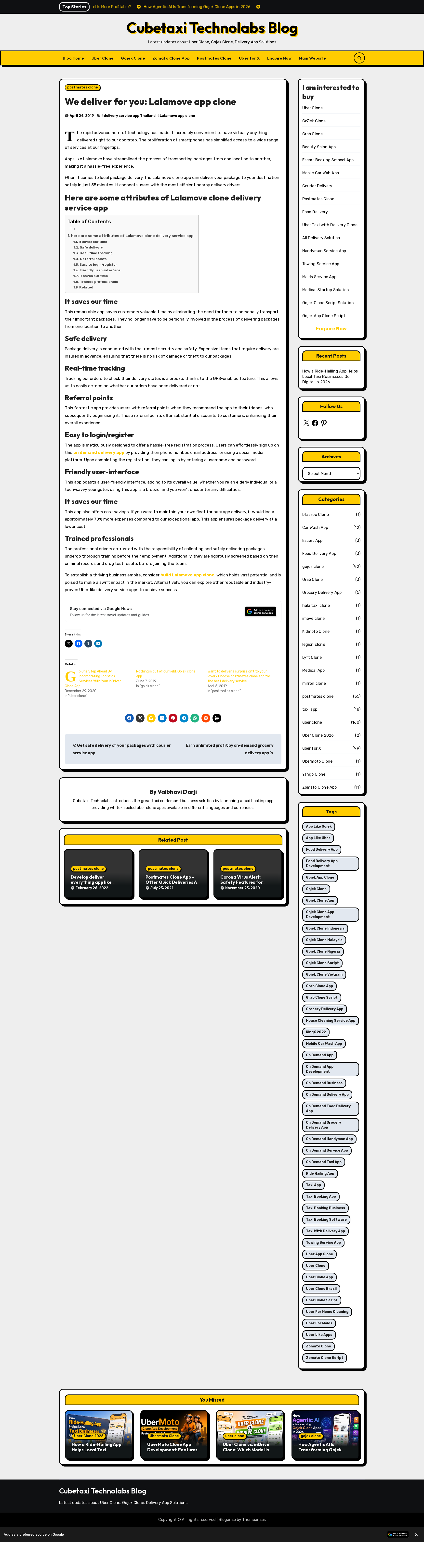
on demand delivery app (98, 452)
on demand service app (327, 1150)
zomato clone (318, 1346)
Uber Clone (103, 58)
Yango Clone (314, 774)
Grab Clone (312, 134)
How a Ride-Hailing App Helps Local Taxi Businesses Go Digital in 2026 (330, 376)
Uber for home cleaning (327, 1312)
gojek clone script (322, 963)
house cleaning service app (330, 1021)
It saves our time (93, 242)
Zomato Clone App (171, 58)
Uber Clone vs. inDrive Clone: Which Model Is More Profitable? (246, 1450)
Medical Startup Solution (325, 289)
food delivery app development (322, 863)
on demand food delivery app (328, 1108)
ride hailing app (320, 1173)
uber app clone (319, 1254)
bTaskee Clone (315, 514)
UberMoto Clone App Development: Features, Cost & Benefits (173, 1450)
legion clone (313, 644)
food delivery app (322, 849)
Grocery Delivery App (322, 592)
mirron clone (314, 683)
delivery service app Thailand (130, 116)
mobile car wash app (324, 1044)
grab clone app (319, 986)
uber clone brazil (321, 1289)
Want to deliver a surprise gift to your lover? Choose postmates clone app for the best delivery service (239, 676)
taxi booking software (326, 1220)
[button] (212, 1534)
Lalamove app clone (177, 116)
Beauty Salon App (319, 147)
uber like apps (319, 1335)
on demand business (324, 1083)
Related (86, 287)
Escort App (312, 540)
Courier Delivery (317, 186)
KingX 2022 (316, 1032)
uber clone (312, 722)
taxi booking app (321, 1196)
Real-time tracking (96, 253)
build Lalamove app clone (187, 574)
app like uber (318, 838)
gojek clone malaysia (324, 940)
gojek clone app (320, 900)
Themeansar (253, 1519)
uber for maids (319, 1323)
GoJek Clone (314, 121)
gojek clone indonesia (325, 928)
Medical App (313, 670)
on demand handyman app (329, 1139)
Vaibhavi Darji (177, 791)
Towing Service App (320, 263)
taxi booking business (325, 1208)
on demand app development (319, 1069)
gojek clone (313, 566)
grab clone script (322, 997)
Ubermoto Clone (317, 761)
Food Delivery (315, 212)
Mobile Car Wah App (320, 173)
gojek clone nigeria (323, 951)
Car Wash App (315, 527)
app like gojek (318, 826)
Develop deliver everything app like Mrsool (91, 882)
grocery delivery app (324, 1009)
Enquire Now (279, 58)
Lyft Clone (312, 657)
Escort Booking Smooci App (328, 160)
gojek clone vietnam (324, 974)
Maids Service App (319, 276)
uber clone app (319, 1277)
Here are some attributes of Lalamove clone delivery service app (132, 236)
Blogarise (227, 1519)
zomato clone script (324, 1358)
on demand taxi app (324, 1162)
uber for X (311, 748)
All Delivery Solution (321, 238)
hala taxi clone (316, 605)
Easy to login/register (98, 264)
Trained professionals (99, 282)
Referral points (93, 259)
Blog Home (73, 58)
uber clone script (322, 1300)
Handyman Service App (324, 251)
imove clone (313, 618)
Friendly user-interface (100, 270)
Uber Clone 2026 (318, 735)
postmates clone (82, 87)
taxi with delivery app (325, 1231)
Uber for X (249, 58)
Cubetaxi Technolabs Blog (212, 27)
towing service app (323, 1243)
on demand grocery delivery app (323, 1125)
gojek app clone (320, 877)
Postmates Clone (214, 58)
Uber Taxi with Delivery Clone (330, 225)
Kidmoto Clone (316, 631)
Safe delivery (91, 247)
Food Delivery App (319, 553)
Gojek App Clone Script (323, 315)
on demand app (319, 1055)
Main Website (312, 58)
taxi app (310, 709)
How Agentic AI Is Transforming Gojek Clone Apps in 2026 (320, 1450)
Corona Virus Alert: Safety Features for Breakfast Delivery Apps (246, 882)
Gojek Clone (133, 58)
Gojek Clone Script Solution (328, 302)
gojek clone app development (320, 914)
